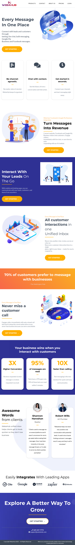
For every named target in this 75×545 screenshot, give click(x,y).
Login (69, 3)
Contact (42, 3)
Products (32, 3)
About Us (52, 3)
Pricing (61, 3)
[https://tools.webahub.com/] (9, 3)
